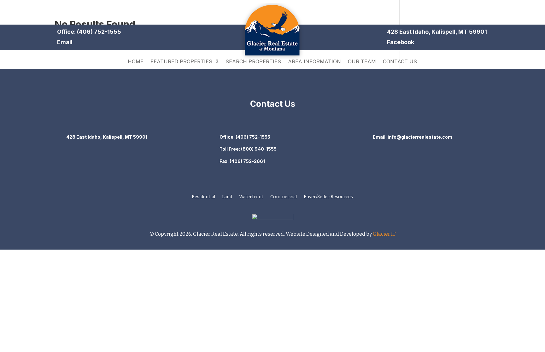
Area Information (314, 62)
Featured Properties (181, 62)
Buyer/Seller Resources (328, 197)
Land (227, 197)
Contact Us (400, 62)
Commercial (283, 197)
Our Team (362, 62)
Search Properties (253, 62)
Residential (203, 197)
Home (136, 62)
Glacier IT (384, 234)
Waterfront (251, 197)
